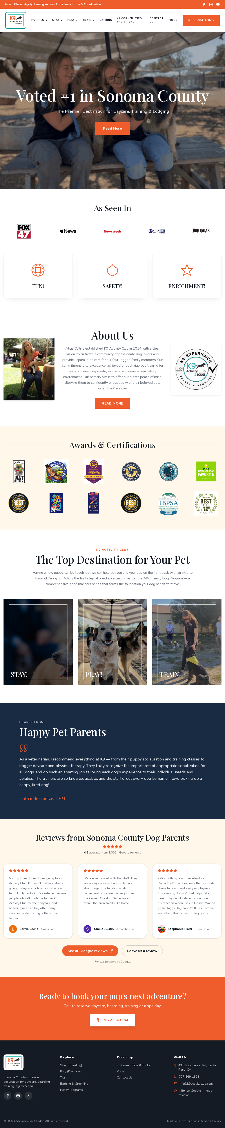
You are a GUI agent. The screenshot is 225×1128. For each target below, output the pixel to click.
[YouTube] (218, 4)
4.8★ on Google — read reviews (195, 1093)
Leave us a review (142, 951)
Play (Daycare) (70, 1071)
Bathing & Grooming (74, 1084)
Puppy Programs (71, 1090)
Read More (112, 128)
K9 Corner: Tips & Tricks (133, 1065)
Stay (55, 20)
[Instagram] (211, 4)
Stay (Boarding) (71, 1065)
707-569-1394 (115, 1020)
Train (87, 20)
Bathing (106, 20)
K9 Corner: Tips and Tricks (129, 20)
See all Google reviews (87, 951)
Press (173, 20)
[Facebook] (204, 4)
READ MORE (112, 403)
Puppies (37, 20)
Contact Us (156, 20)
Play (71, 20)
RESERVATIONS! (201, 20)
